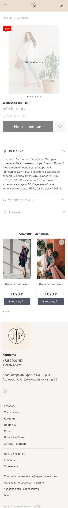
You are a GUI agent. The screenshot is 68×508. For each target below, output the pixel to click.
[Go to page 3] (8, 311)
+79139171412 (12, 365)
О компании (11, 412)
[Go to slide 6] (40, 96)
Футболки (23, 17)
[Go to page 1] (3, 311)
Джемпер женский (17, 284)
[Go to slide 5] (37, 96)
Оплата (8, 431)
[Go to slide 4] (35, 96)
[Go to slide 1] (27, 96)
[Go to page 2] (6, 311)
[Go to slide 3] (32, 96)
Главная (7, 17)
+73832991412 (13, 361)
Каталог (9, 406)
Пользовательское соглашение (24, 482)
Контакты (10, 418)
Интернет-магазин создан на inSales (23, 506)
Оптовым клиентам (16, 443)
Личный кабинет (14, 437)
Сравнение (11, 466)
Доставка (10, 424)
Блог (7, 495)
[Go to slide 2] (30, 96)
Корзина (9, 460)
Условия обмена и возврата (21, 489)
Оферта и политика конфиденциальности (30, 476)
